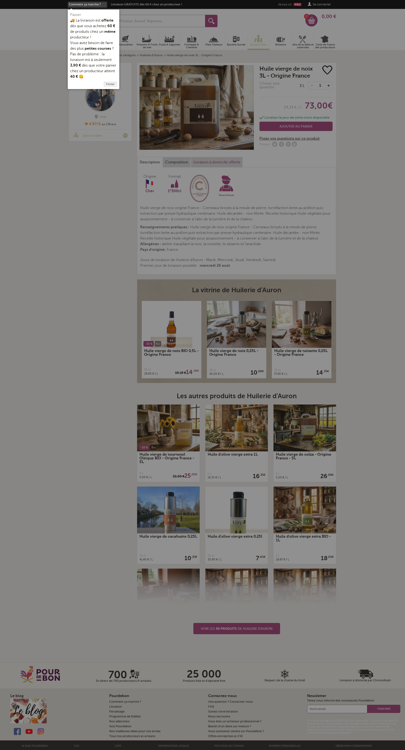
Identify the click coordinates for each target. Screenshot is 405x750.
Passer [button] (75, 15)
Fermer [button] (110, 84)
